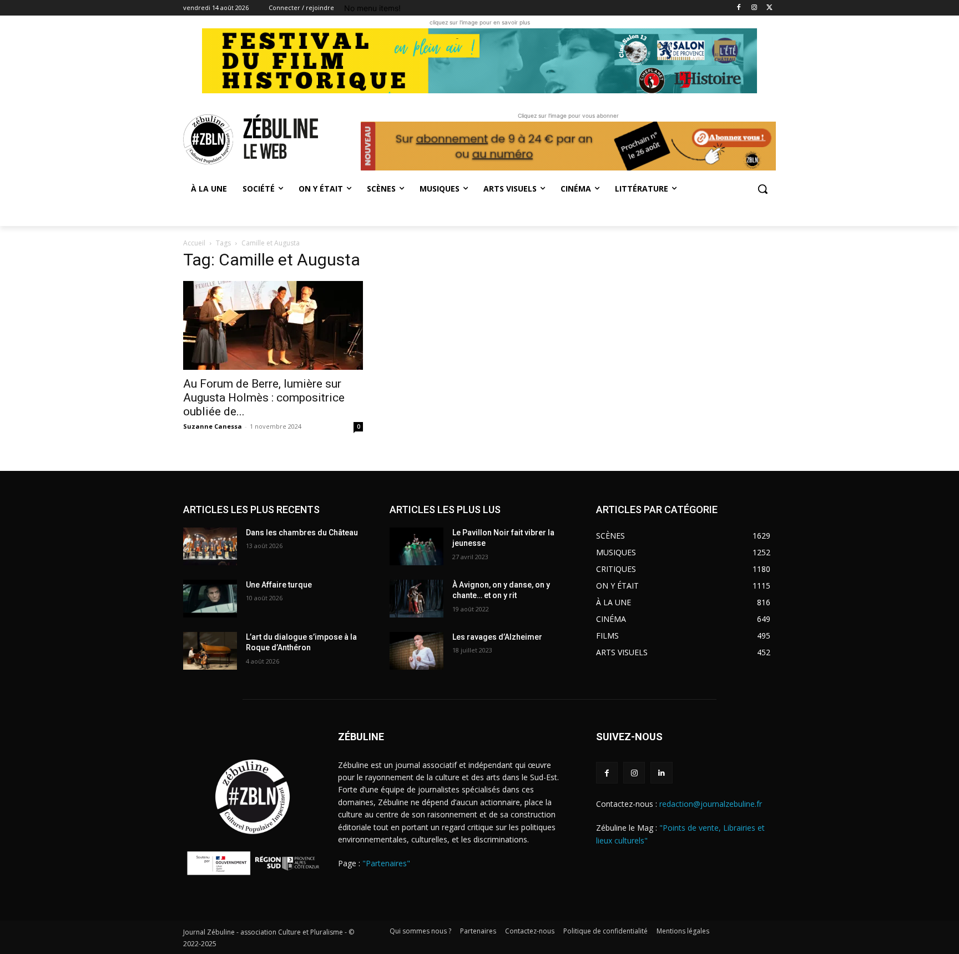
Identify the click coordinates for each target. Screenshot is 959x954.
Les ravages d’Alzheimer (497, 636)
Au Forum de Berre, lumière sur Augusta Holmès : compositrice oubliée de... (264, 397)
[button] (762, 188)
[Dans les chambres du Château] (210, 546)
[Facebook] (739, 8)
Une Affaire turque (279, 584)
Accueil (194, 243)
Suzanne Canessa (212, 426)
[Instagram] (754, 8)
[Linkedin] (661, 773)
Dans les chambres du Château (302, 532)
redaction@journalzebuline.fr (710, 804)
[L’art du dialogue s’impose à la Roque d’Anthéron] (210, 651)
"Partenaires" (386, 863)
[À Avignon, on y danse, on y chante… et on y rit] (416, 598)
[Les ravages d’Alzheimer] (416, 651)
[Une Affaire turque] (210, 598)
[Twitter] (769, 8)
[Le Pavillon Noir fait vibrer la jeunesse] (416, 546)
